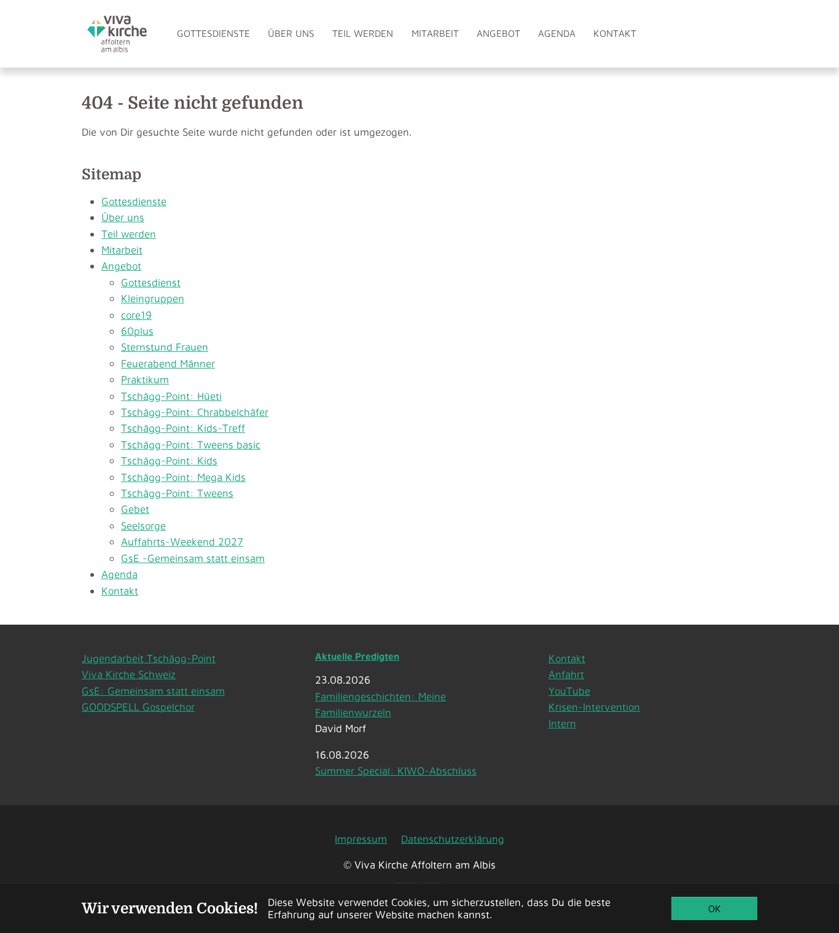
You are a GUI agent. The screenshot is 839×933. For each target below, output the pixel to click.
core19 (136, 314)
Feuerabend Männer (168, 363)
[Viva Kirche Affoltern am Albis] (117, 33)
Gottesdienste (133, 201)
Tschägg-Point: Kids (169, 460)
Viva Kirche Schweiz (129, 674)
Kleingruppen (152, 298)
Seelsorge (143, 525)
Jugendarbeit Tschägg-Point (149, 658)
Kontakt (119, 590)
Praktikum (145, 379)
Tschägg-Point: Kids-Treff (183, 427)
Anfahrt (566, 674)
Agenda (119, 574)
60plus (137, 330)
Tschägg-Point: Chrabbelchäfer (194, 411)
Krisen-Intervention (594, 706)
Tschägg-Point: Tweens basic (190, 444)
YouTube (569, 690)
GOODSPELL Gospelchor (138, 706)
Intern (562, 723)
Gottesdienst (151, 282)
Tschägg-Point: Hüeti (171, 395)
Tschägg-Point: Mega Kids (183, 476)
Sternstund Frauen (164, 346)
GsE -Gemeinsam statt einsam (193, 558)
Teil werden (128, 233)
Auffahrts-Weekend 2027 (182, 541)
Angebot (121, 265)
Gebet (135, 508)
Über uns (122, 217)
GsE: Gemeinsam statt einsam (153, 690)
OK (714, 908)
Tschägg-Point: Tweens (177, 492)
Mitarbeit (121, 249)
